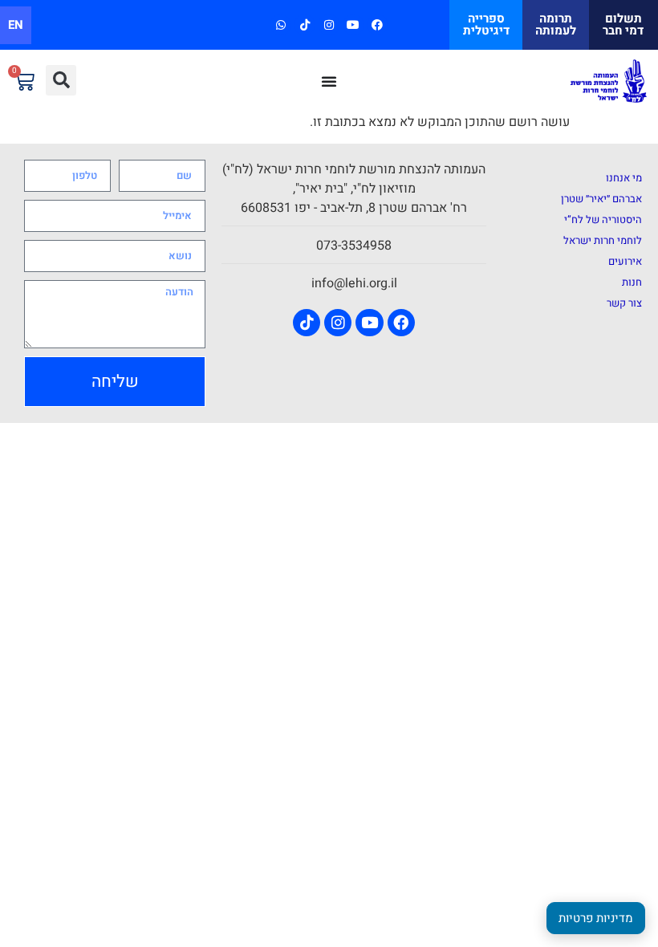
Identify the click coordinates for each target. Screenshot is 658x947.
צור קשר (624, 303)
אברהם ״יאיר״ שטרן (601, 198)
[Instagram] (329, 24)
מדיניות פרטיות (595, 918)
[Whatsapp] (280, 24)
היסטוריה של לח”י (603, 219)
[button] (61, 80)
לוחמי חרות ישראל (602, 240)
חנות (632, 282)
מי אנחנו (624, 177)
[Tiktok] (304, 24)
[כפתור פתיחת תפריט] (329, 81)
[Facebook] (378, 24)
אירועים (625, 261)
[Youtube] (353, 24)
